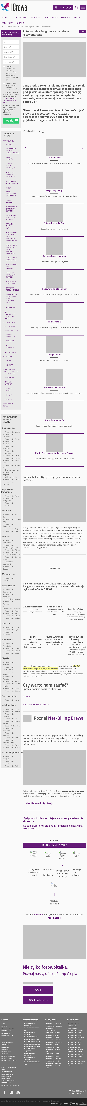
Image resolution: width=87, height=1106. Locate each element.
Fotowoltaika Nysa (12, 630)
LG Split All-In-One (38, 1000)
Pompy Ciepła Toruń (52, 1061)
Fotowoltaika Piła (11, 719)
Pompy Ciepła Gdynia (52, 1035)
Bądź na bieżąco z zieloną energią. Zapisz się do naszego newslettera (12, 86)
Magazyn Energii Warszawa (29, 1053)
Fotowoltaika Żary (11, 531)
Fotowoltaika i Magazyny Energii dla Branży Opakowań (11, 249)
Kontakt (4, 1026)
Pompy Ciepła (9, 330)
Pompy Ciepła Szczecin (53, 1059)
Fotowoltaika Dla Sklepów (11, 259)
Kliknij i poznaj (36, 704)
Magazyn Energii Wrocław (29, 1057)
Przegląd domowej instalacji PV (10, 174)
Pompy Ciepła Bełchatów (54, 1024)
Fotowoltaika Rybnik (12, 681)
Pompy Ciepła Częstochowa (50, 1028)
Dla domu (8, 145)
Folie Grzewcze (10, 352)
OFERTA (5, 17)
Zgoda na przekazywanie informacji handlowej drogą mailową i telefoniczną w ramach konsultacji (12, 73)
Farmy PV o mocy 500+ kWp (10, 226)
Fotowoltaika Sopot (12, 653)
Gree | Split (10, 341)
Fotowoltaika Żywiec (12, 688)
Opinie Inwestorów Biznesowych (11, 194)
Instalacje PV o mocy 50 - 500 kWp (11, 217)
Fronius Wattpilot (8, 383)
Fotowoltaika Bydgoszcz (76, 1024)
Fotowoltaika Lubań (12, 479)
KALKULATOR (36, 17)
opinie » (39, 914)
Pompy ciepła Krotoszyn (54, 1042)
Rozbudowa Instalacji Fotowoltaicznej (12, 150)
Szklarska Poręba (11, 477)
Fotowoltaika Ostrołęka (11, 609)
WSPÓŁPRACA (7, 23)
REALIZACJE (65, 17)
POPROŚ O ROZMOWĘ (10, 121)
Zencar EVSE (9, 377)
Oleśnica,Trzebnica (12, 470)
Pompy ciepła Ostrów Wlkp (53, 1049)
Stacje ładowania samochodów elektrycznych (9, 371)
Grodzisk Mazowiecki (12, 599)
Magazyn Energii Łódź (31, 1037)
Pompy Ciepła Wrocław (53, 1063)
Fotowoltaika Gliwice (12, 691)
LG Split (38, 990)
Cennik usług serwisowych (6, 1049)
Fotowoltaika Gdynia (12, 651)
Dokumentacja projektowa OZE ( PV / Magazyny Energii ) (11, 298)
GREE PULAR (9, 365)
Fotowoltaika (8, 141)
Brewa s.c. (26, 696)
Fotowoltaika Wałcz (12, 766)
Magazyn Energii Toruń (32, 1046)
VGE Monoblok (10, 346)
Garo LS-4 (8, 395)
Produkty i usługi (12, 27)
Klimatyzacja (8, 357)
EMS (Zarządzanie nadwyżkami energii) (10, 315)
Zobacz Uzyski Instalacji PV (10, 165)
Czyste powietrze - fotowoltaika (8, 1081)
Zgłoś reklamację (7, 1042)
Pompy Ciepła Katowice (53, 1040)
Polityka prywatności (9, 98)
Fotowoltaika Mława (12, 616)
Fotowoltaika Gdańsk (12, 648)
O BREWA (77, 17)
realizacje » (54, 917)
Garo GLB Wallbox (8, 389)
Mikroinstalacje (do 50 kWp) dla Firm (12, 209)
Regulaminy (5, 1047)
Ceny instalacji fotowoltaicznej (7, 1072)
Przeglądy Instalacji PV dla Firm (10, 275)
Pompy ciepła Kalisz (52, 1037)
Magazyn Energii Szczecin (32, 1044)
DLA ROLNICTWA (10, 307)
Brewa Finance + (9, 201)
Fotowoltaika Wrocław (76, 1059)
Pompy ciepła (5, 1033)
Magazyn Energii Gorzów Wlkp (32, 1028)
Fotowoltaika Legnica (13, 432)
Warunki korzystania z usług (10, 101)
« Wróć (82, 31)
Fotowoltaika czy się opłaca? (8, 1067)
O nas (3, 1024)
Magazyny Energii (9, 322)
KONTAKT (20, 23)
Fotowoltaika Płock (12, 611)
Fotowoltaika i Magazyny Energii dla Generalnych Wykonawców (11, 236)
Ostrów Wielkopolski (12, 726)
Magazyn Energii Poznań (32, 1042)
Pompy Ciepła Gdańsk (53, 1033)
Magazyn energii (7, 1035)
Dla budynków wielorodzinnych (11, 182)
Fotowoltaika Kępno (12, 745)
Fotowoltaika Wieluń (12, 550)
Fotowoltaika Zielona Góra (75, 1064)
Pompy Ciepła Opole (52, 1047)
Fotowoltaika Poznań (13, 738)
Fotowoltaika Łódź (11, 552)
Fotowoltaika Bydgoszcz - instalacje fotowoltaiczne (35, 27)
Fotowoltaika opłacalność (6, 1076)
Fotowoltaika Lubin (12, 456)
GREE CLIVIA (8, 360)
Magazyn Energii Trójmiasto (29, 1049)
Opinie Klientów (9, 158)
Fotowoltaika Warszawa (76, 1061)
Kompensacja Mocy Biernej (11, 282)
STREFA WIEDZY (51, 17)
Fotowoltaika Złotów (12, 711)
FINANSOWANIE (21, 17)
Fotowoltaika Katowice (76, 1037)
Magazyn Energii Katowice (29, 1032)
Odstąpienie (5, 1045)
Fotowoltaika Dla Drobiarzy (11, 266)
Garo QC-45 (9, 399)
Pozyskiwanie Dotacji (8, 405)
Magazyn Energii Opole (31, 1039)
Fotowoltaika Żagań (12, 529)
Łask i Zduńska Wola (12, 555)
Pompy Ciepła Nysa (52, 1045)
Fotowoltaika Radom (12, 618)
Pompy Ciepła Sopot (52, 1056)
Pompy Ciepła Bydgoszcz (54, 1026)
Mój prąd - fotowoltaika (10, 1085)
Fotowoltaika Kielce (12, 700)
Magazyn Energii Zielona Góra (32, 1062)
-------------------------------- (10, 1038)
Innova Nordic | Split (11, 335)
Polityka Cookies (7, 1058)
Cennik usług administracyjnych (8, 1054)
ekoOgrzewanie (9, 326)
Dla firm (8, 188)
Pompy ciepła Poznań (53, 1054)
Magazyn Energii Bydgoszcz (29, 1023)
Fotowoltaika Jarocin (12, 747)
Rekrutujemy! (65, 7)
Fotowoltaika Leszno (12, 709)
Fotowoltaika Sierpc (12, 613)
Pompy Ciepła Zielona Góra (53, 1066)
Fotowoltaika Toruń (12, 496)
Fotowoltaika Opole (12, 627)
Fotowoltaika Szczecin (75, 1054)
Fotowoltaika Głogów (13, 439)
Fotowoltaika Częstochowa (72, 1026)
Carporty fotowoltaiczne (12, 289)
